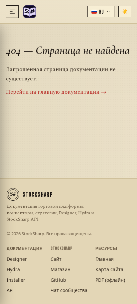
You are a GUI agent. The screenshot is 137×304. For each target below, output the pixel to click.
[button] (100, 11)
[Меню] (12, 11)
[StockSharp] (29, 11)
